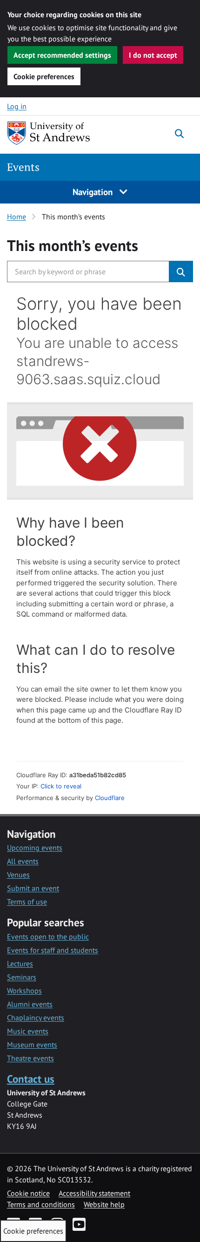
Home (16, 216)
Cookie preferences (43, 76)
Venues (18, 874)
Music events (27, 1031)
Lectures (20, 963)
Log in (17, 106)
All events (23, 861)
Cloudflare (110, 797)
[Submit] (181, 271)
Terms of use (27, 901)
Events (23, 167)
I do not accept (153, 55)
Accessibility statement (94, 1193)
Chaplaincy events (35, 1017)
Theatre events (30, 1058)
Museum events (32, 1044)
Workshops (24, 990)
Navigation (94, 191)
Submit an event (33, 888)
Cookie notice (28, 1193)
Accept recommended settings (62, 55)
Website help (104, 1204)
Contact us (30, 1079)
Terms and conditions (41, 1204)
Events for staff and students (52, 950)
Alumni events (30, 1004)
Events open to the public (48, 936)
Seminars (21, 977)
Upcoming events (34, 847)
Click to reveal (60, 786)
